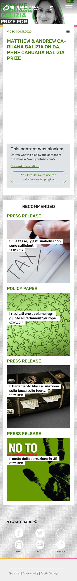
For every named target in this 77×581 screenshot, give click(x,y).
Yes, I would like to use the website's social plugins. (38, 177)
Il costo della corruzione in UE (33, 459)
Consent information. (25, 166)
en (68, 31)
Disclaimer (14, 573)
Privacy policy (30, 573)
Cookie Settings (49, 573)
